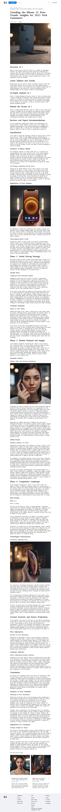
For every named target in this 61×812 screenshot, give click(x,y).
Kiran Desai (13, 21)
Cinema (15, 7)
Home (11, 7)
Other (20, 7)
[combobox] (33, 2)
